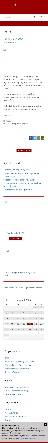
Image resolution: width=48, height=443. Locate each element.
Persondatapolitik (27, 438)
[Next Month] (41, 300)
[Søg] (43, 17)
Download (15, 238)
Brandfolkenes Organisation (18, 368)
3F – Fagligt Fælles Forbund (17, 387)
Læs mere (7, 115)
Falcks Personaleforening (16, 390)
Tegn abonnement (11, 287)
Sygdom (25, 123)
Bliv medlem (24, 150)
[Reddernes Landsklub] (24, 6)
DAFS (7, 358)
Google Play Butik (19, 272)
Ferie (19, 123)
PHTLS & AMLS (11, 413)
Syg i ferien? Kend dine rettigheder (19, 179)
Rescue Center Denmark (15, 416)
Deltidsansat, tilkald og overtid (17, 189)
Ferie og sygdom (14, 38)
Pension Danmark (13, 394)
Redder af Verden (13, 372)
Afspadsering (11, 123)
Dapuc (8, 420)
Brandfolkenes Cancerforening (19, 365)
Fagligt (8, 121)
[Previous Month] (6, 300)
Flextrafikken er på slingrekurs (17, 169)
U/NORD (8, 409)
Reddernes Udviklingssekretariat (20, 361)
